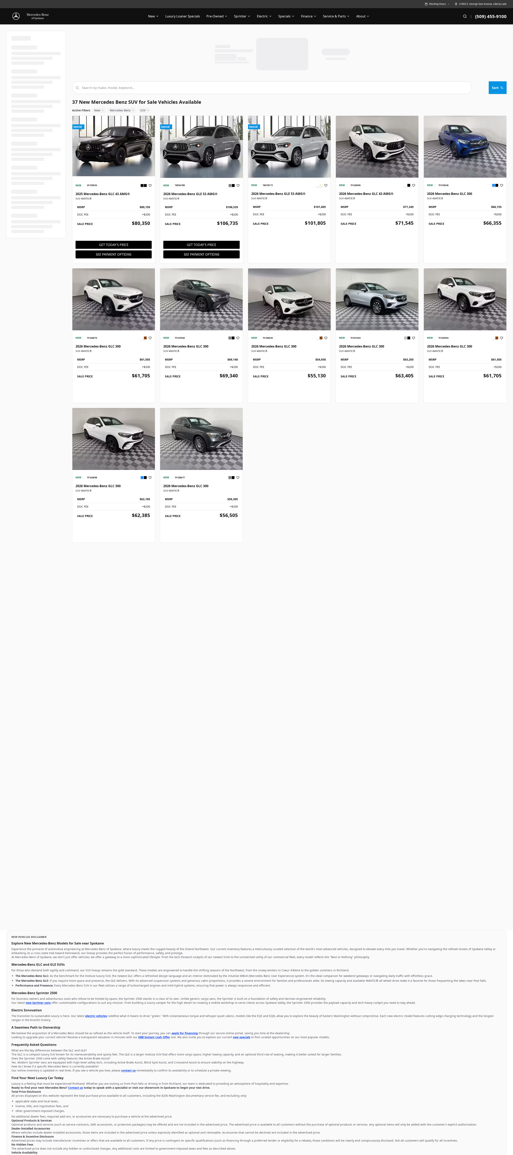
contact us (128, 1070)
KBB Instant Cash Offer (154, 1037)
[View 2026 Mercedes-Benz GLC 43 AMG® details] (377, 147)
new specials (241, 1037)
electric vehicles (96, 1016)
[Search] (465, 16)
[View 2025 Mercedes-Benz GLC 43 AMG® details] (113, 147)
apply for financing (185, 1033)
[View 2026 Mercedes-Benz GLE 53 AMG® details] (201, 147)
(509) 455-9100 (491, 16)
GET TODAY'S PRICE (113, 245)
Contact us (75, 1087)
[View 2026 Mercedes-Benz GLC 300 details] (465, 147)
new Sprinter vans (38, 1003)
